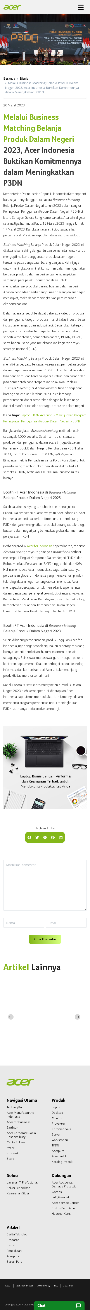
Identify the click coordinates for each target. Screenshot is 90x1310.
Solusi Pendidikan (18, 1188)
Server (56, 1134)
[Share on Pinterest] (53, 837)
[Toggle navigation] (81, 7)
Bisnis (24, 78)
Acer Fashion (60, 1156)
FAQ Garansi (60, 1197)
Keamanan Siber (18, 1193)
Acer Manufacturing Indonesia (20, 1115)
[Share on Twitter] (37, 837)
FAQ (56, 1285)
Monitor (57, 1118)
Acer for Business (19, 1122)
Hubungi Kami (61, 1214)
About (8, 1285)
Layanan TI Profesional (22, 1182)
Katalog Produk (62, 1162)
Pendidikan (14, 1251)
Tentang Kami (16, 1107)
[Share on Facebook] (29, 837)
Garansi (57, 1192)
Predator (13, 1240)
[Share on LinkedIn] (60, 837)
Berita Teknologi (17, 1234)
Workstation (60, 1140)
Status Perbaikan (63, 1208)
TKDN (55, 1145)
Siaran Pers (14, 1262)
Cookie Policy (43, 1285)
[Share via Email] (45, 837)
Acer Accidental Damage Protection (65, 1184)
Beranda (9, 78)
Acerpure (58, 1151)
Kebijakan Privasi (24, 1285)
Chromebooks (61, 1129)
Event (10, 1148)
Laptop (56, 1107)
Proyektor (58, 1124)
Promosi (12, 1153)
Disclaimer (68, 1285)
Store (10, 1159)
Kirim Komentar (45, 939)
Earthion (12, 1127)
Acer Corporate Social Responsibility (21, 1135)
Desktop (57, 1113)
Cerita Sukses (16, 1142)
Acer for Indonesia (39, 546)
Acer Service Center (65, 1203)
